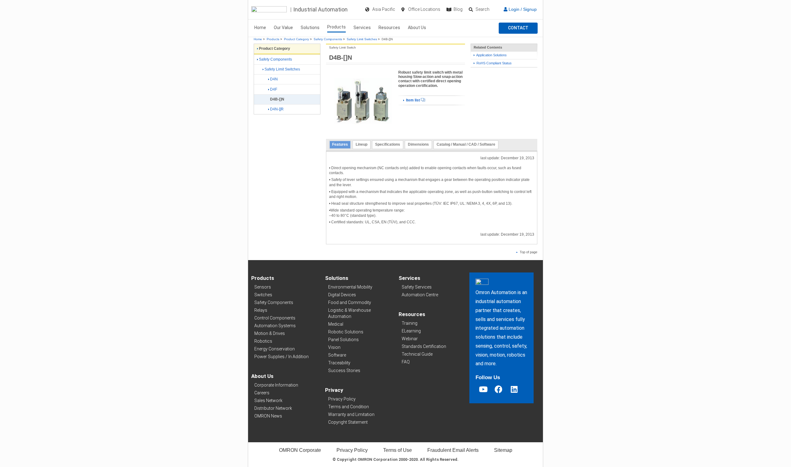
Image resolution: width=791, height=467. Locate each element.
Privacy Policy (342, 398)
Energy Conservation (274, 348)
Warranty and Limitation (351, 414)
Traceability (339, 362)
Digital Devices (342, 294)
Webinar (410, 338)
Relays (260, 310)
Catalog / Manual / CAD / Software (466, 144)
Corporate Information (276, 385)
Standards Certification (424, 346)
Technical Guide (417, 354)
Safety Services (417, 287)
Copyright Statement (348, 422)
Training (409, 323)
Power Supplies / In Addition (281, 356)
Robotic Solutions (345, 331)
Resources (389, 27)
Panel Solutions (343, 339)
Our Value (283, 27)
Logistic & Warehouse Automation (349, 313)
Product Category (296, 39)
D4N (274, 79)
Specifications (387, 144)
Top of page (528, 252)
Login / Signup (522, 9)
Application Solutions (491, 55)
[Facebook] (498, 389)
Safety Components (328, 39)
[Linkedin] (514, 389)
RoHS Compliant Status (494, 63)
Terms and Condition (348, 406)
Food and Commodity (349, 302)
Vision (334, 347)
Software (337, 355)
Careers (261, 392)
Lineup (361, 144)
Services (362, 27)
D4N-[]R (277, 109)
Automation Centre (420, 294)
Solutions (310, 27)
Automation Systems (275, 325)
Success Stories (344, 370)
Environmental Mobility (350, 287)
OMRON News (268, 415)
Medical (335, 324)
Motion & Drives (269, 333)
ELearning (411, 330)
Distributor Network (273, 408)
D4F (273, 89)
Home (260, 27)
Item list (413, 100)
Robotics (263, 341)
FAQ (406, 361)
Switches (263, 294)
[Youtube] (483, 389)
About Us (417, 27)
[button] (518, 28)
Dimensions (418, 144)
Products (336, 26)
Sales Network (268, 400)
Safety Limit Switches (362, 39)
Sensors (262, 287)
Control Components (274, 317)
